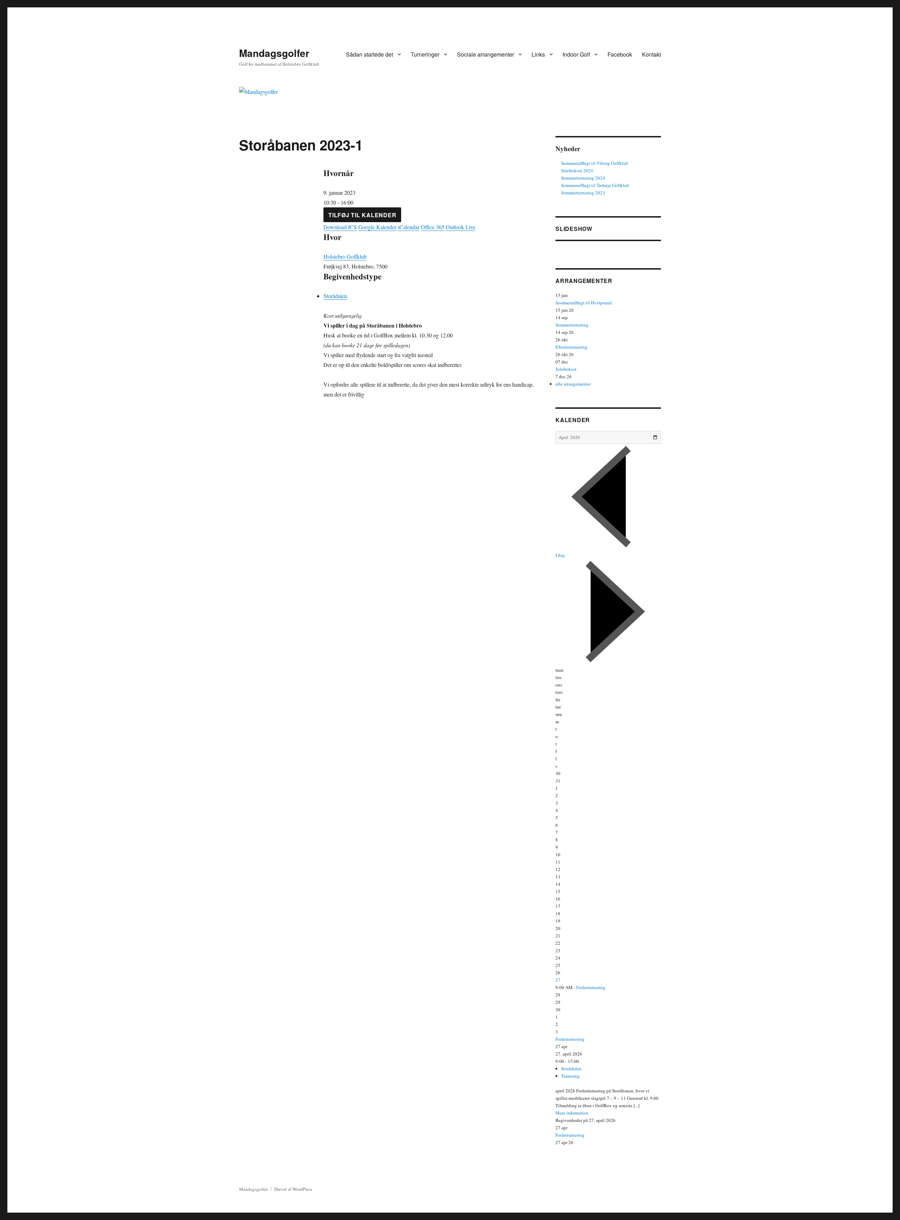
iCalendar (408, 227)
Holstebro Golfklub (345, 256)
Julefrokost (566, 369)
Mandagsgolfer (274, 53)
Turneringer (425, 54)
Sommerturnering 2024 (583, 178)
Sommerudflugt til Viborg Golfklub (594, 163)
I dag (560, 555)
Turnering (570, 1076)
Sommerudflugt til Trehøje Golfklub (595, 185)
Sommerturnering (572, 325)
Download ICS (340, 227)
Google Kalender (377, 227)
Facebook (620, 54)
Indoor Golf (576, 54)
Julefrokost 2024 (577, 170)
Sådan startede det (369, 54)
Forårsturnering (590, 987)
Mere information (572, 1113)
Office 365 (432, 227)
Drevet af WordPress (293, 1189)
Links (538, 54)
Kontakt (651, 54)
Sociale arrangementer (485, 54)
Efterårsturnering (571, 347)
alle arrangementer (573, 384)
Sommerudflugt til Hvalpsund (583, 302)
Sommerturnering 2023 (583, 192)
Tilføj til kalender (362, 215)
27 (557, 980)
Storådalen (335, 295)
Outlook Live (460, 227)
